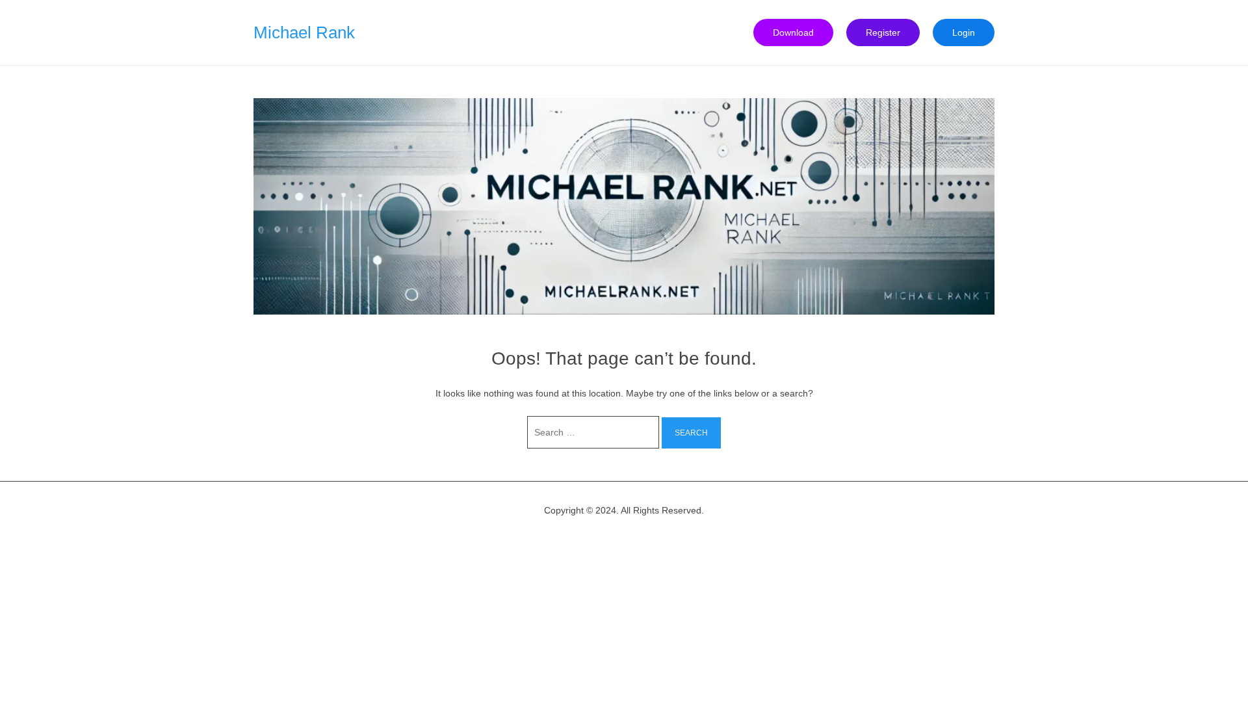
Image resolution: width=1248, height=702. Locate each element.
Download (793, 32)
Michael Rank (304, 32)
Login (963, 32)
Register (883, 32)
